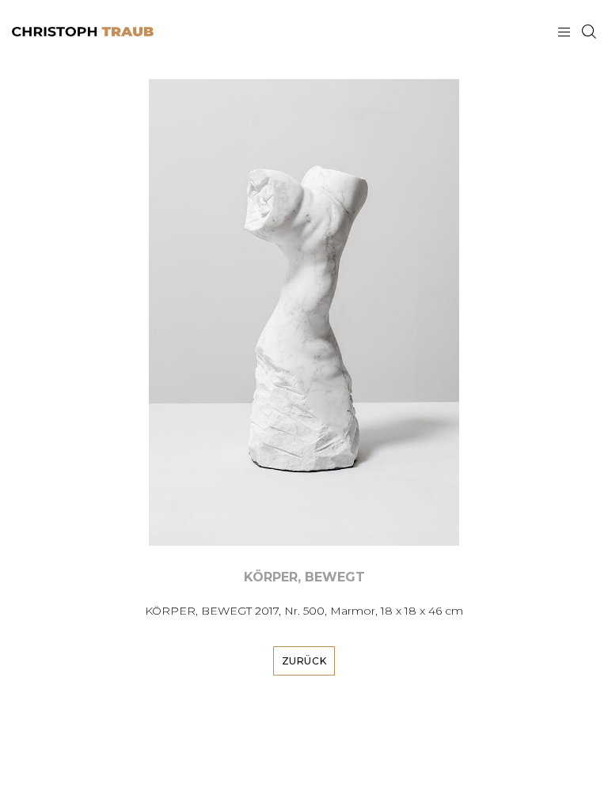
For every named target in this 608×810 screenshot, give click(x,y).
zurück (304, 661)
